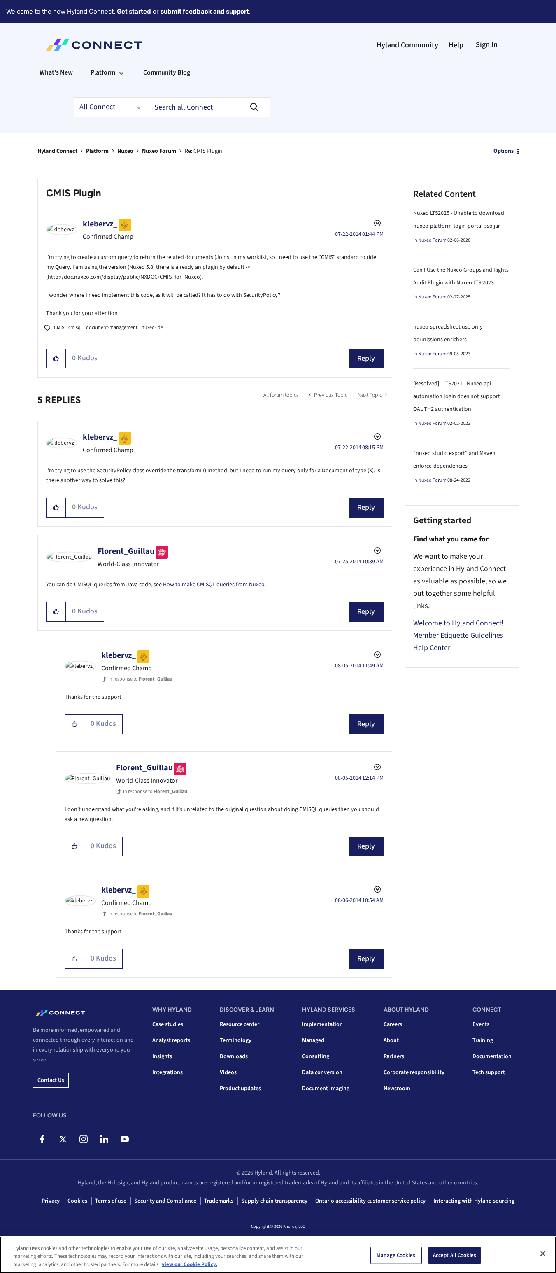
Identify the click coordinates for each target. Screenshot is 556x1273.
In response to (140, 679)
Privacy (51, 1201)
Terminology (235, 1040)
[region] (278, 1254)
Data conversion (322, 1072)
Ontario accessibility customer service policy (370, 1201)
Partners (394, 1056)
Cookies (77, 1201)
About (391, 1040)
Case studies (167, 1024)
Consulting (315, 1056)
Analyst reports (171, 1040)
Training (482, 1040)
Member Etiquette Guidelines (458, 635)
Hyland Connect (57, 151)
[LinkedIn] (104, 1139)
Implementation (322, 1024)
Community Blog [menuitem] (166, 72)
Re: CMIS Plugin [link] (203, 151)
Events (480, 1024)
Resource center (239, 1024)
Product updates (240, 1088)
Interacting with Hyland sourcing (473, 1201)
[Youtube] (124, 1139)
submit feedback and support (205, 11)
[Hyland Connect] (94, 45)
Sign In (487, 45)
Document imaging (325, 1088)
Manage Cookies (396, 1255)
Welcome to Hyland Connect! (458, 623)
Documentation (492, 1056)
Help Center (431, 648)
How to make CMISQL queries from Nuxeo (214, 585)
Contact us (50, 1080)
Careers (393, 1024)
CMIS (59, 327)
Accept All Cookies (454, 1255)
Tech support (488, 1072)
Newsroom (397, 1088)
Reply (366, 358)
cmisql (75, 327)
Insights (162, 1056)
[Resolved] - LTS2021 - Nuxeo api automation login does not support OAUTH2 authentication (456, 396)
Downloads (234, 1056)
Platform (97, 151)
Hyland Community (407, 45)
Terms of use (110, 1201)
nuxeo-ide (152, 327)
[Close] (543, 1254)
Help (456, 45)
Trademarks (218, 1201)
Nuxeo (125, 151)
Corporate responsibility (414, 1072)
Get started (134, 11)
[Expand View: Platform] (121, 72)
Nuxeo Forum (159, 151)
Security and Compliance (165, 1201)
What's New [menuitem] (56, 72)
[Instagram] (83, 1139)
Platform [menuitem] (103, 72)
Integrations (167, 1072)
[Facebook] (42, 1139)
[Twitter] (63, 1139)
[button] (56, 358)
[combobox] (208, 107)
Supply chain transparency (274, 1201)
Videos (228, 1072)
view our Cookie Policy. (189, 1264)
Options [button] (503, 151)
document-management (111, 327)
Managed (313, 1040)
